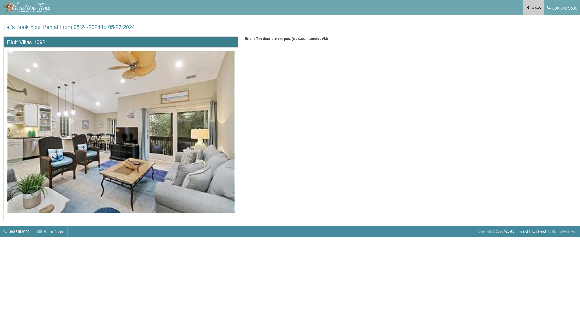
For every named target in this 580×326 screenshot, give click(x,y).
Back (536, 7)
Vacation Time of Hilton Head (525, 231)
